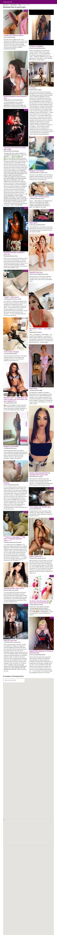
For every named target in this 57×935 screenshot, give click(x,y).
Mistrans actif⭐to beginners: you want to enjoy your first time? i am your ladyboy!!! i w (15, 399)
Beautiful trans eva (35, 272)
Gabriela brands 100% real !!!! (14, 588)
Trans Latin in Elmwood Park (39, 197)
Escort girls (6, 4)
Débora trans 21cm (36, 556)
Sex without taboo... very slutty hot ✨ (40, 329)
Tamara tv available (36, 46)
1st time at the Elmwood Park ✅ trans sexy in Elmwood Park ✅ (40, 602)
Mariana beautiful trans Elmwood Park (15, 97)
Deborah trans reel (10, 640)
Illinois (20, 4)
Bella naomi (33, 223)
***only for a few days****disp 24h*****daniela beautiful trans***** (14, 538)
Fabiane (6, 483)
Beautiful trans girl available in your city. (14, 253)
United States (13, 4)
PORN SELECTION (7, 2)
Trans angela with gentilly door (40, 507)
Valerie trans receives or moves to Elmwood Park (41, 652)
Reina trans (33, 388)
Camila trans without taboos (13, 35)
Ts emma (32, 88)
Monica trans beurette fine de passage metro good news (39, 474)
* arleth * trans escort (11, 297)
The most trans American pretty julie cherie (15, 148)
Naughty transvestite (11, 446)
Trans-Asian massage (11, 352)
